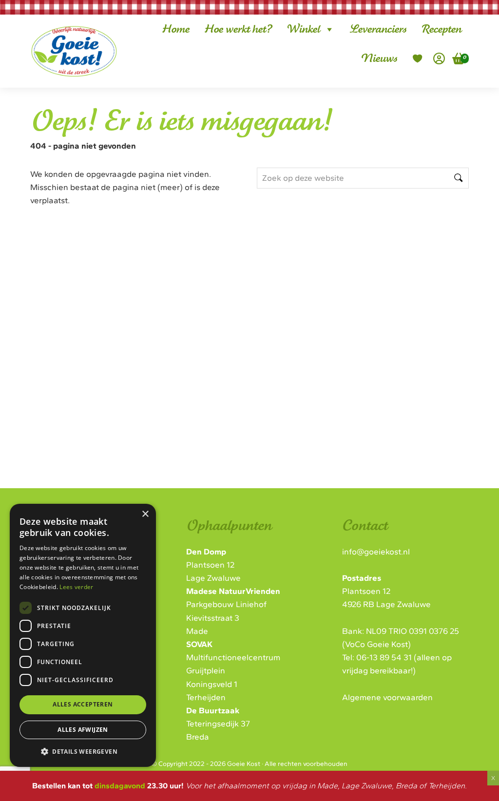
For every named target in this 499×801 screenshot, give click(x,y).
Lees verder (76, 587)
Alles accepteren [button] (83, 704)
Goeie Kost (66, 36)
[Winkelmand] (455, 58)
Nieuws (379, 58)
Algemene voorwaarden (387, 697)
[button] (82, 751)
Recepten (441, 29)
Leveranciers (377, 29)
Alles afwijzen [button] (83, 729)
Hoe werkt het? (238, 29)
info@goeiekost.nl (376, 551)
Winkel (303, 29)
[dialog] (83, 635)
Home (176, 29)
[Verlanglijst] (417, 58)
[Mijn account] (439, 58)
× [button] (145, 514)
